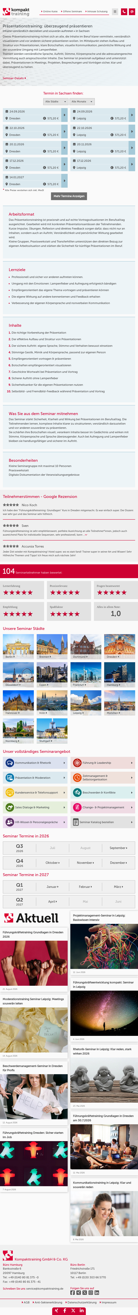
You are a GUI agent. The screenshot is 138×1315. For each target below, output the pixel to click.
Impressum (108, 1302)
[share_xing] (56, 1311)
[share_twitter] (73, 1311)
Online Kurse (50, 11)
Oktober (52, 863)
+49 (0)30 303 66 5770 (91, 1277)
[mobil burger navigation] (115, 11)
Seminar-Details (13, 78)
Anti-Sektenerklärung (48, 1302)
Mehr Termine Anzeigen (69, 196)
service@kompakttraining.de (44, 1288)
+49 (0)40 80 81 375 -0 (23, 1277)
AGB (26, 1302)
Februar (84, 887)
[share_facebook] (65, 1311)
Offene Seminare (72, 11)
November (84, 863)
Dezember (117, 863)
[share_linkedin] (81, 1311)
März (117, 887)
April (51, 902)
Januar (52, 887)
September (117, 848)
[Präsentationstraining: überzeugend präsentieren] (124, 11)
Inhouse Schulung (97, 11)
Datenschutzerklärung (82, 1302)
